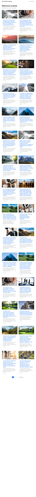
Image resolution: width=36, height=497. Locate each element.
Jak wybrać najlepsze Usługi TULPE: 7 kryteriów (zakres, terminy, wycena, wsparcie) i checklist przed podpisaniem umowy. (9, 120)
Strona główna (31, 1)
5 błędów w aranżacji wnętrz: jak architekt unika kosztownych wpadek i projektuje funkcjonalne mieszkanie (26, 217)
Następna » (21, 377)
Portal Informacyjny (7, 1)
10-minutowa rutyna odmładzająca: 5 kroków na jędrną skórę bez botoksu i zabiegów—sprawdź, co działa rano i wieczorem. (9, 290)
